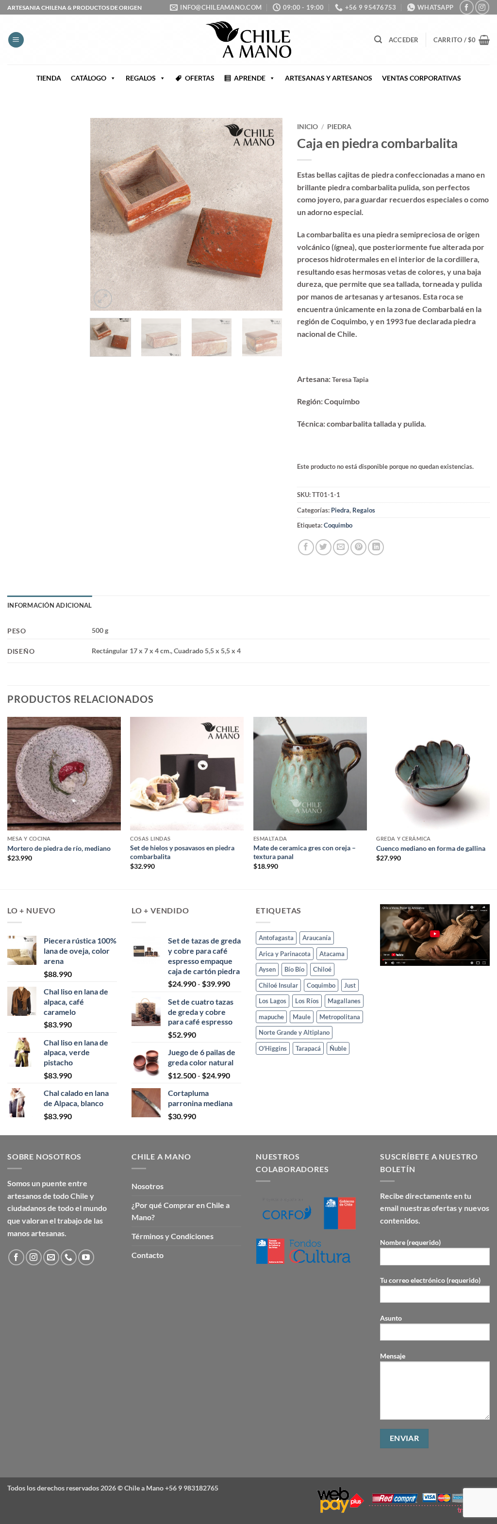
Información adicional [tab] (49, 605)
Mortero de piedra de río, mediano (59, 848)
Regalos (363, 510)
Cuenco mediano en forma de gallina (430, 848)
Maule (302, 1017)
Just (350, 985)
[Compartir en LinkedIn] (376, 547)
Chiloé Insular (278, 985)
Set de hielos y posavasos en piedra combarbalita (182, 852)
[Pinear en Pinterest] (358, 547)
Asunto (391, 1318)
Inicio (307, 127)
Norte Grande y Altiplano (294, 1032)
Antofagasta (276, 938)
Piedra (339, 127)
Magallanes (344, 1001)
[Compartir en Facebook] (306, 547)
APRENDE (249, 78)
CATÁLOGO (88, 78)
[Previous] (106, 214)
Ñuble (338, 1048)
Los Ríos (307, 1001)
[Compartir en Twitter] (323, 547)
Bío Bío (294, 969)
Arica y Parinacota (285, 954)
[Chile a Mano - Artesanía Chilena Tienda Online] (248, 39)
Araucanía (316, 938)
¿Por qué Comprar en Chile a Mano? (181, 1211)
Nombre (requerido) (410, 1242)
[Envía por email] (341, 547)
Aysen (267, 969)
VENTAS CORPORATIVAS (421, 78)
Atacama (332, 954)
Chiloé (322, 969)
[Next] (266, 214)
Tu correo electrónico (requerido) (430, 1280)
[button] (16, 40)
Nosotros (148, 1186)
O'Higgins (273, 1048)
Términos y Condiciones (173, 1236)
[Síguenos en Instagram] (482, 7)
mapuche (271, 1017)
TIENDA (48, 78)
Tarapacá (308, 1048)
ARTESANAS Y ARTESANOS (328, 78)
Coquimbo (338, 525)
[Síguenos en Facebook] (467, 7)
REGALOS (141, 78)
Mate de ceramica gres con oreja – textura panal (304, 852)
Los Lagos (272, 1001)
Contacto (148, 1254)
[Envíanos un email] (51, 1257)
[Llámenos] (69, 1257)
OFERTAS (200, 78)
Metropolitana (339, 1017)
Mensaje (392, 1356)
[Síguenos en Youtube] (86, 1257)
